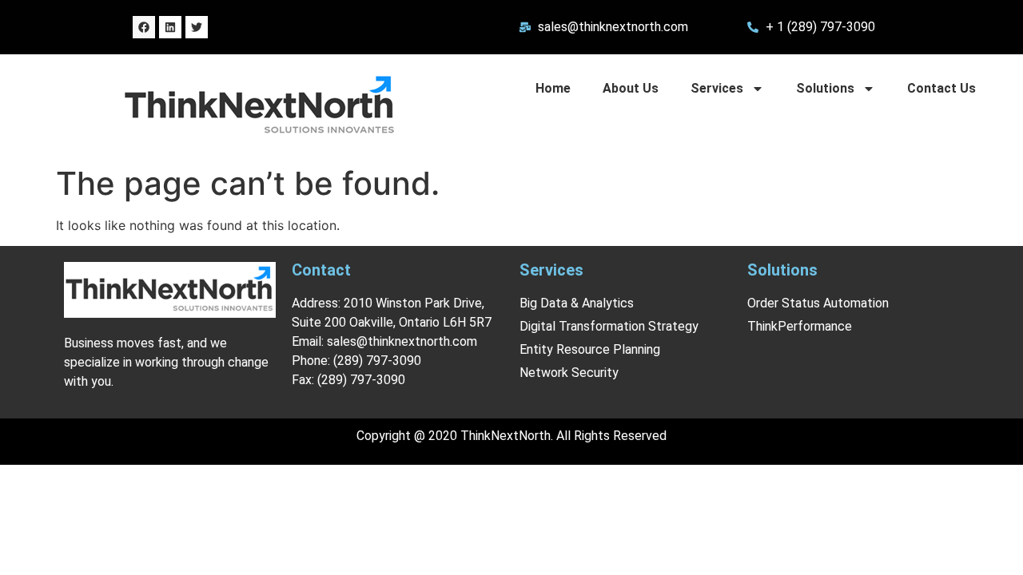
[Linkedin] (170, 27)
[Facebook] (144, 27)
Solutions (825, 88)
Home (553, 88)
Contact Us (941, 88)
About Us (631, 88)
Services (717, 88)
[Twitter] (196, 27)
